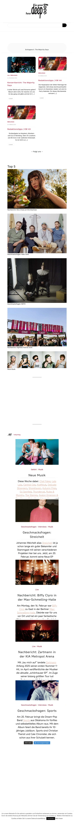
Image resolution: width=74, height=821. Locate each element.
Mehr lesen (59, 818)
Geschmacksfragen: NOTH (16, 304)
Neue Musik (11, 369)
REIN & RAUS (14, 75)
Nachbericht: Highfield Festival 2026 (19, 347)
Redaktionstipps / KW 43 (19, 129)
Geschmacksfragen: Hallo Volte (18, 254)
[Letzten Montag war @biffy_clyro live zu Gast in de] (37, 589)
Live (8, 75)
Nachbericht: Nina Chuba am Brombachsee (22, 210)
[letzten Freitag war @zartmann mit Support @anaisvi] (37, 649)
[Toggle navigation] (3, 29)
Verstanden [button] (50, 818)
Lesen (11, 98)
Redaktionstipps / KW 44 (50, 80)
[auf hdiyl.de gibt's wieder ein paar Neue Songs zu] (37, 468)
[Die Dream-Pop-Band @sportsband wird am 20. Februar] (37, 710)
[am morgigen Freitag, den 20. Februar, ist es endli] (37, 529)
